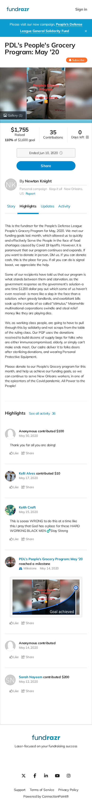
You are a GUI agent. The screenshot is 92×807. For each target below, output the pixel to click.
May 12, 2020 (28, 681)
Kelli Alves (27, 473)
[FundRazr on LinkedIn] (46, 775)
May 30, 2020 (28, 435)
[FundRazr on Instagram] (68, 775)
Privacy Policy (68, 790)
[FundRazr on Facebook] (34, 775)
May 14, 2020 (49, 568)
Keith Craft (27, 507)
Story (11, 206)
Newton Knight (38, 181)
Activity (64, 206)
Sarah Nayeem (30, 677)
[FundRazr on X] (23, 775)
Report (30, 193)
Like (16, 453)
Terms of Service (42, 790)
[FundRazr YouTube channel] (57, 775)
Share (46, 166)
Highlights (28, 206)
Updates (47, 206)
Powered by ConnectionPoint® (46, 796)
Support (20, 790)
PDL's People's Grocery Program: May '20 (51, 559)
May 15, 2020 (28, 512)
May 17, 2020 (28, 478)
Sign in (81, 9)
